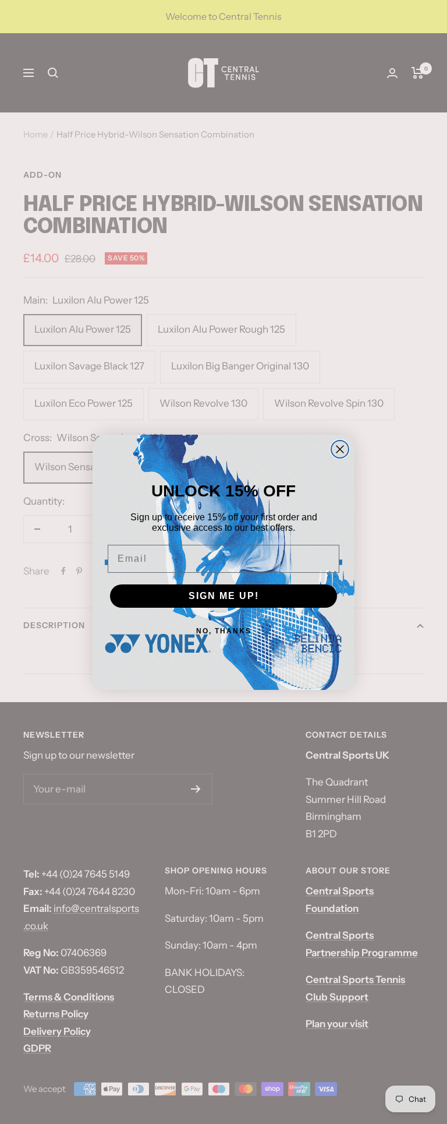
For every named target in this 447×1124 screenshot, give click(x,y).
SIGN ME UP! (224, 596)
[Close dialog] (340, 449)
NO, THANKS (223, 631)
